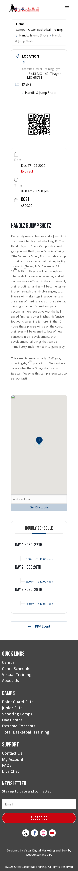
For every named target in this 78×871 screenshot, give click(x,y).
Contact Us (12, 753)
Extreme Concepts (18, 726)
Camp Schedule (16, 668)
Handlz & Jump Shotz (33, 35)
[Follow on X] (25, 833)
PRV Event (42, 626)
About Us (10, 680)
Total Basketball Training (25, 732)
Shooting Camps (17, 714)
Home (20, 24)
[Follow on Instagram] (43, 833)
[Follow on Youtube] (52, 833)
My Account (12, 759)
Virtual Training (16, 674)
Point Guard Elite (18, 701)
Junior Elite (12, 707)
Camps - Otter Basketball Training (39, 29)
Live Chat (10, 771)
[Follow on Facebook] (34, 833)
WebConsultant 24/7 (39, 854)
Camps (8, 662)
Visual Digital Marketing (39, 850)
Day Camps (12, 720)
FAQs (6, 765)
